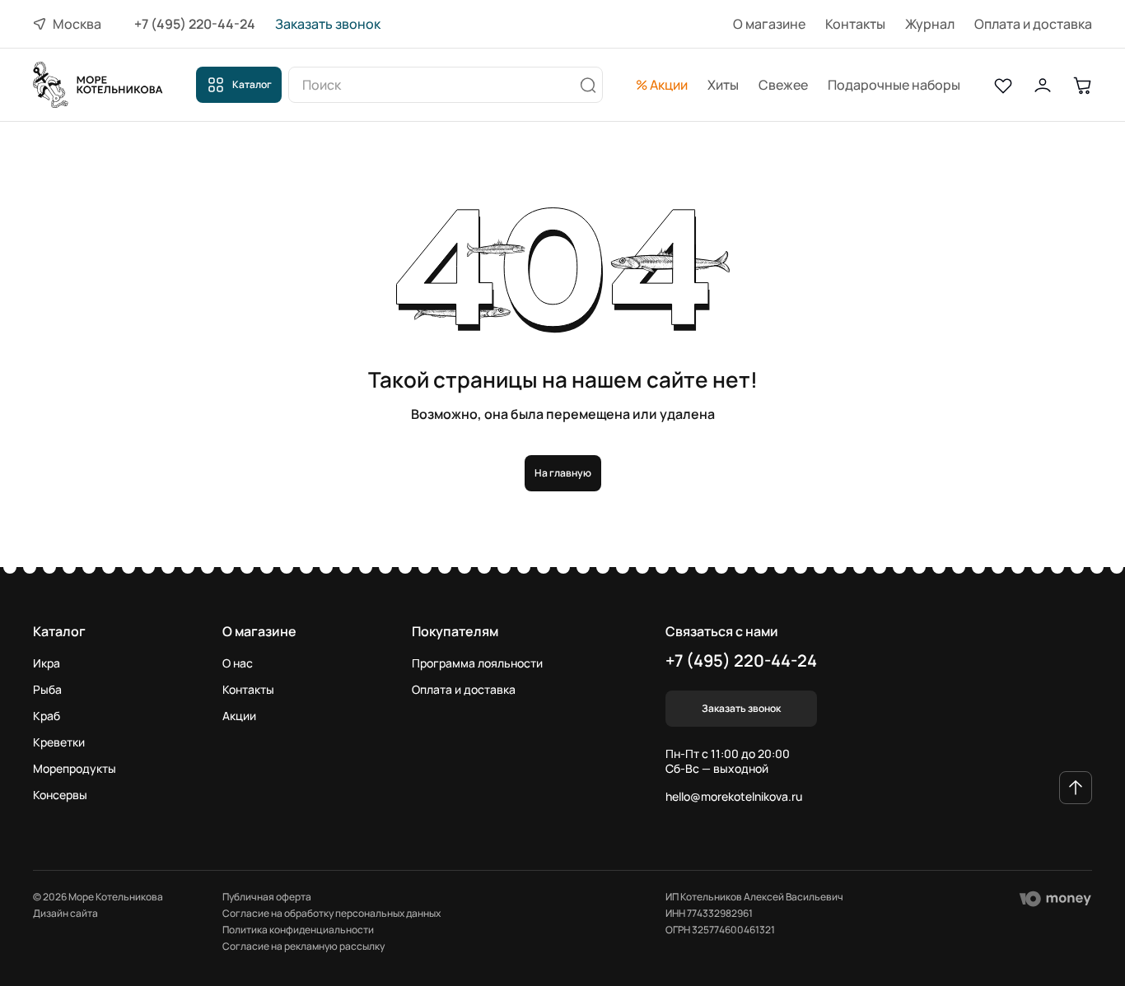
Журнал (930, 24)
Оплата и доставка (1033, 24)
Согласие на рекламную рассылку (303, 946)
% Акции (662, 84)
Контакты (855, 24)
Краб (46, 715)
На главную (562, 473)
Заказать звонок (327, 23)
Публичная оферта (266, 897)
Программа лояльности (477, 663)
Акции (239, 715)
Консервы (60, 794)
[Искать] (588, 85)
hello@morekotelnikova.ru (733, 796)
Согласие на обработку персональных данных (331, 913)
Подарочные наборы (894, 84)
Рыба (47, 689)
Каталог (252, 84)
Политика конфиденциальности (298, 930)
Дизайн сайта (65, 913)
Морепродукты (74, 768)
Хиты (723, 84)
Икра (46, 663)
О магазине (769, 24)
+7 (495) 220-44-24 (194, 23)
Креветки (59, 742)
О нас (237, 663)
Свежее (783, 84)
